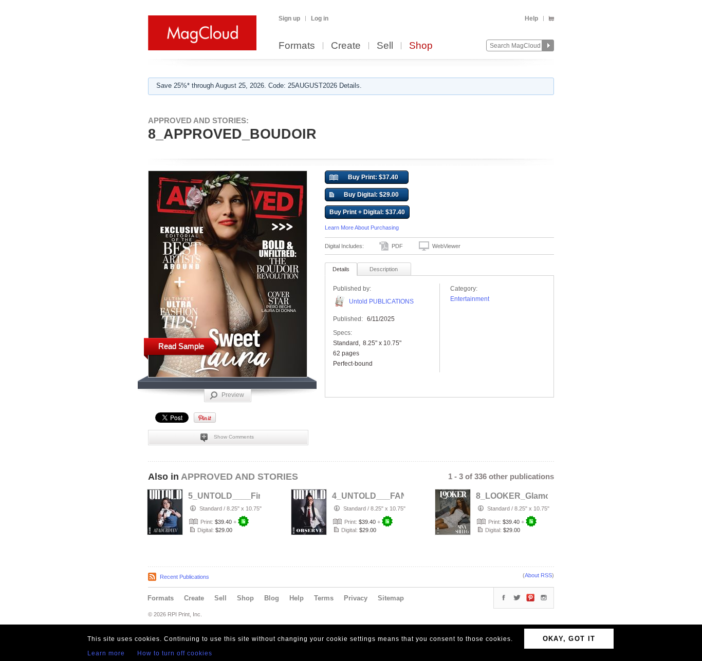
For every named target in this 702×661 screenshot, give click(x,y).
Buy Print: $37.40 (373, 177)
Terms (324, 598)
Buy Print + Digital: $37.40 (367, 212)
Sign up (289, 18)
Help (531, 18)
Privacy (355, 598)
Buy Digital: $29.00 (371, 194)
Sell (385, 46)
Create (346, 46)
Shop (421, 46)
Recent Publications (184, 577)
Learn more (106, 653)
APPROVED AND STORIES (239, 476)
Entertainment (469, 299)
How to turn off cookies (174, 653)
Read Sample (181, 346)
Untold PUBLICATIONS (381, 301)
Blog (271, 598)
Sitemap (391, 598)
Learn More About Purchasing (362, 227)
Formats (297, 46)
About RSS (538, 575)
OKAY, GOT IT (569, 639)
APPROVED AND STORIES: (198, 120)
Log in (319, 18)
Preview (232, 395)
